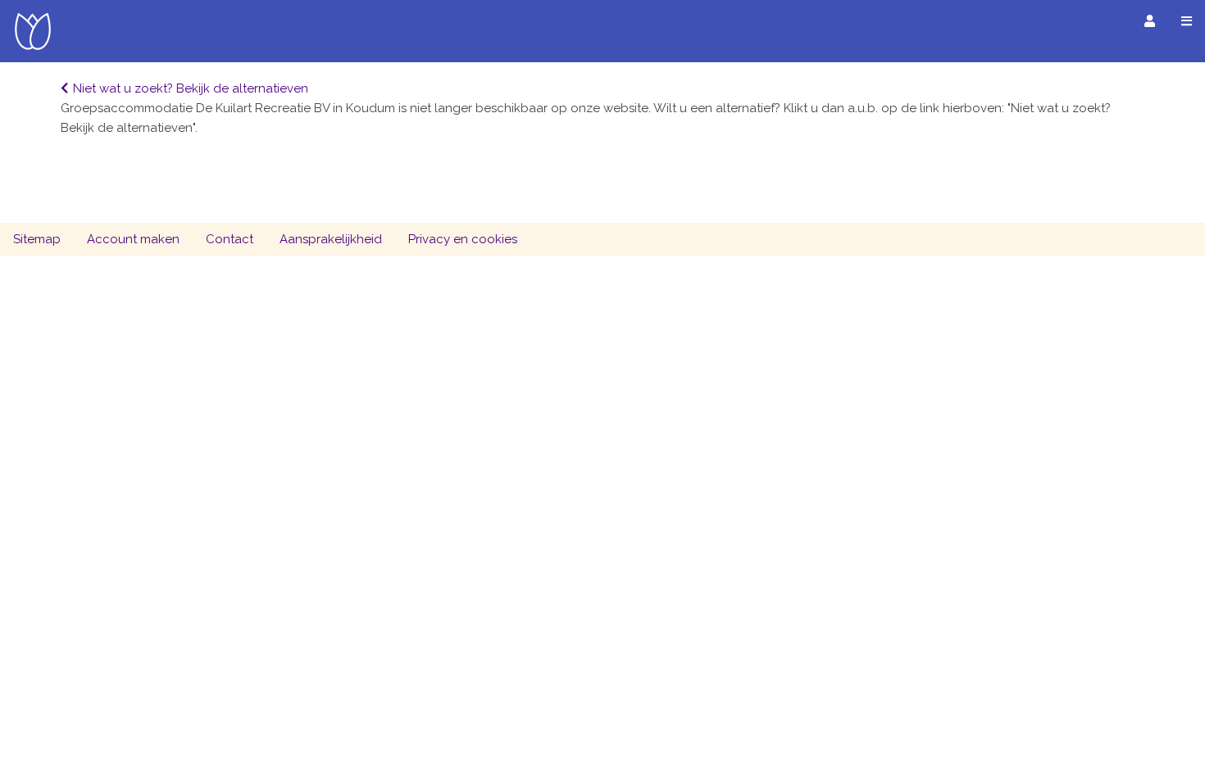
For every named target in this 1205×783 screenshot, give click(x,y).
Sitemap (37, 239)
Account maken (133, 239)
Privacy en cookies (462, 239)
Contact (229, 239)
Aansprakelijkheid (331, 239)
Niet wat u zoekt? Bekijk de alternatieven (190, 88)
